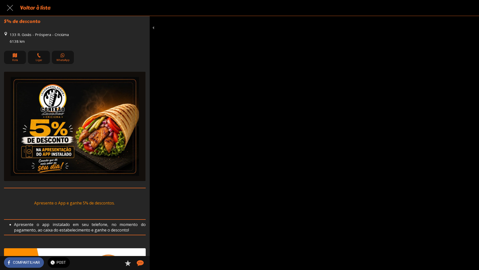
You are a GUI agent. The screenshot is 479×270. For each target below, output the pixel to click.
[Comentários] (140, 263)
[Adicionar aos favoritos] (128, 263)
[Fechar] (10, 8)
